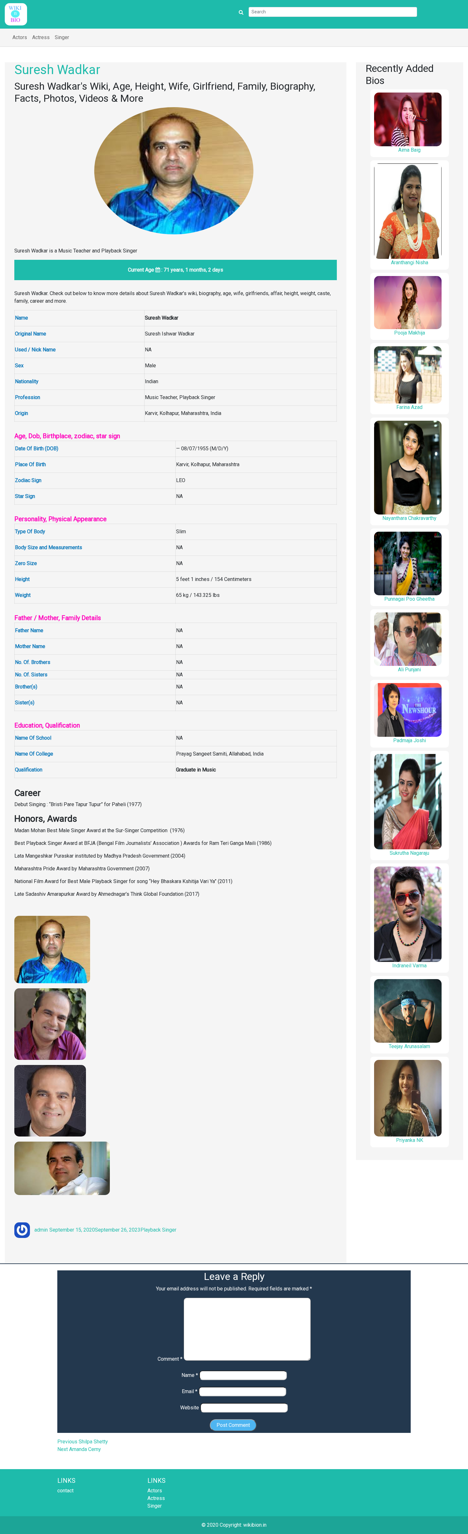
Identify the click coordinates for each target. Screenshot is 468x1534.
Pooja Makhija (409, 333)
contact (65, 1491)
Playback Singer (158, 1230)
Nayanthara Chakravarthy (409, 518)
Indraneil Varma (409, 966)
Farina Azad (409, 407)
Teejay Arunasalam (409, 1046)
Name (189, 1375)
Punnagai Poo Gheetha (409, 599)
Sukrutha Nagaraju (409, 853)
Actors (19, 37)
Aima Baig (409, 150)
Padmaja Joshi (409, 740)
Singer (62, 37)
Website (189, 1408)
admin (41, 1230)
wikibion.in (254, 1525)
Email (189, 1391)
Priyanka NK (409, 1140)
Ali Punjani (409, 670)
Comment (170, 1359)
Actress (41, 37)
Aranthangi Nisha (409, 262)
